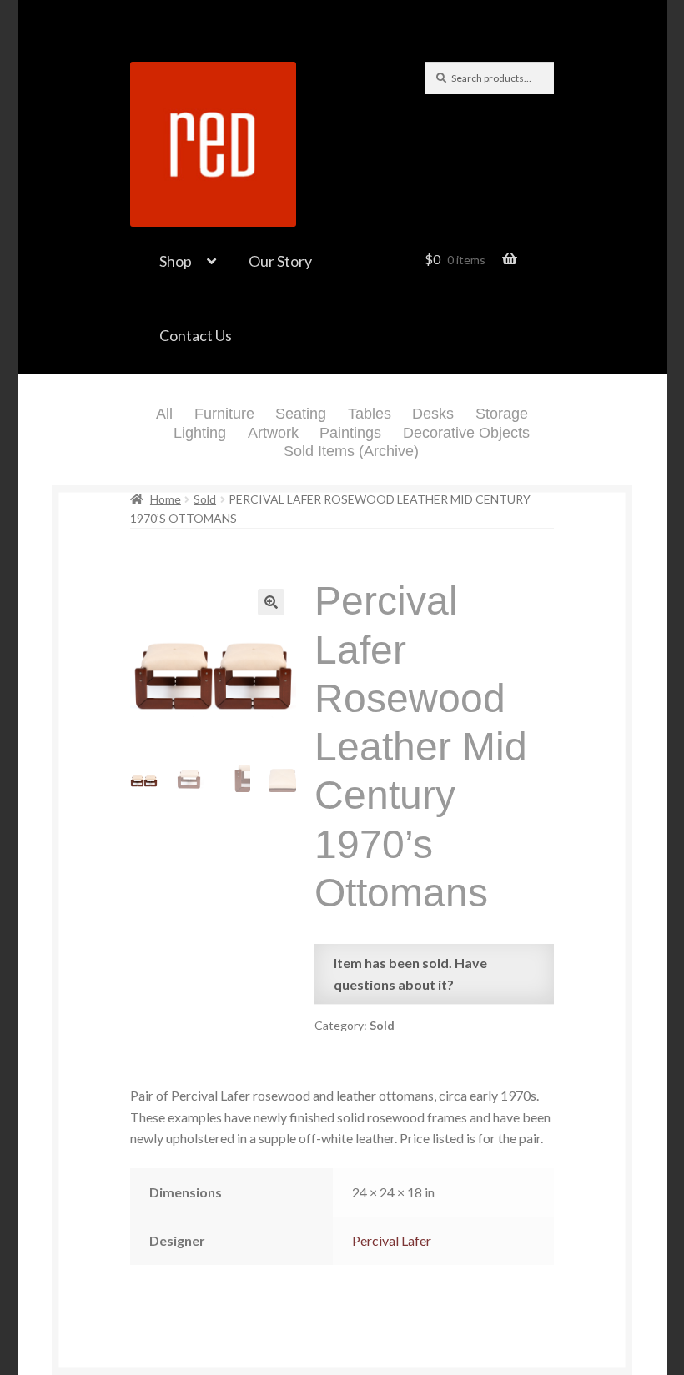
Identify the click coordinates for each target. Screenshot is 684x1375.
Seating (300, 413)
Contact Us (195, 335)
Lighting (200, 432)
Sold (205, 499)
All (164, 413)
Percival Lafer (391, 1240)
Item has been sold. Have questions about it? (410, 973)
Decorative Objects (466, 432)
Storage (501, 413)
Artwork (273, 432)
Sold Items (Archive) (351, 451)
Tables (369, 413)
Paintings (350, 432)
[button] (271, 602)
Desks (433, 413)
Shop (175, 261)
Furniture (224, 413)
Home (165, 499)
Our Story (280, 261)
